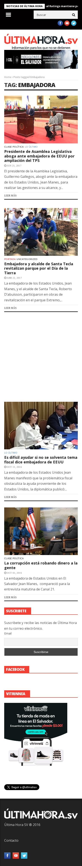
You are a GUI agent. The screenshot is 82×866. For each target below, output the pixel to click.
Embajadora (36, 85)
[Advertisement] (41, 356)
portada (10, 259)
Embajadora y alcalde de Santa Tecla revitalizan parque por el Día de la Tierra (38, 268)
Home (7, 77)
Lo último (31, 147)
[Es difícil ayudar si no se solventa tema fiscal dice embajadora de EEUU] (41, 426)
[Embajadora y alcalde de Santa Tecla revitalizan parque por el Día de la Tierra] (41, 232)
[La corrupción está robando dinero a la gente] (41, 531)
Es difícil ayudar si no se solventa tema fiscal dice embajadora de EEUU (40, 459)
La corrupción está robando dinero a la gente (41, 565)
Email (8, 633)
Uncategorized (27, 259)
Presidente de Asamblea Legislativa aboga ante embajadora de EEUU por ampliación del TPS (39, 156)
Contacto (11, 840)
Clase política (14, 147)
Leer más (10, 195)
